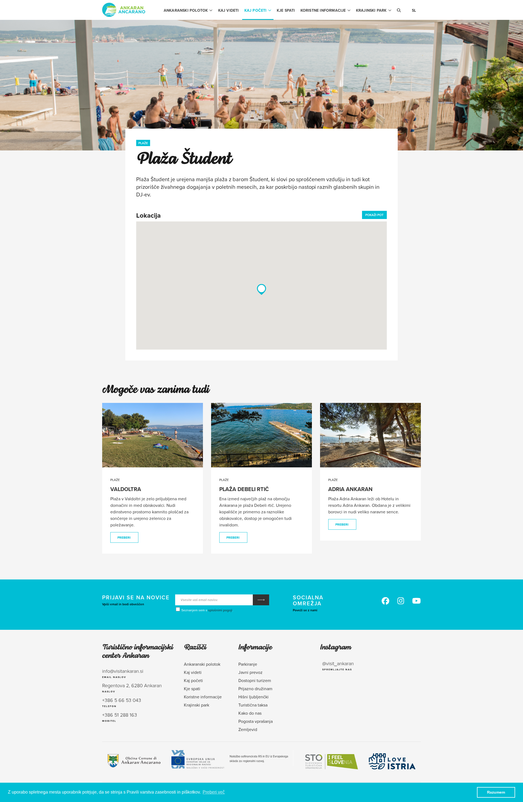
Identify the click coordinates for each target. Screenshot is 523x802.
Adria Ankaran (350, 489)
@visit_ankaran (338, 663)
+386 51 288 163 (119, 714)
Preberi (123, 537)
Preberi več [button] (214, 792)
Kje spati (286, 10)
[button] (261, 289)
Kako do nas (250, 713)
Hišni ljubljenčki (253, 697)
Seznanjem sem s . (207, 610)
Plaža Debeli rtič (244, 489)
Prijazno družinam (255, 689)
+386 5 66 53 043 (121, 700)
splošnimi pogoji (220, 610)
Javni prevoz (250, 672)
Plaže (143, 143)
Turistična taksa (252, 705)
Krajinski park (371, 10)
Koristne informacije (323, 10)
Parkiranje (247, 664)
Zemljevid (247, 729)
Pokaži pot (374, 214)
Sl (414, 10)
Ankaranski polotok (186, 10)
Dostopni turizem (254, 680)
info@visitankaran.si (122, 671)
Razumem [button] (496, 792)
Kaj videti (228, 10)
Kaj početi (255, 10)
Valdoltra (125, 489)
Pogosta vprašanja (255, 721)
